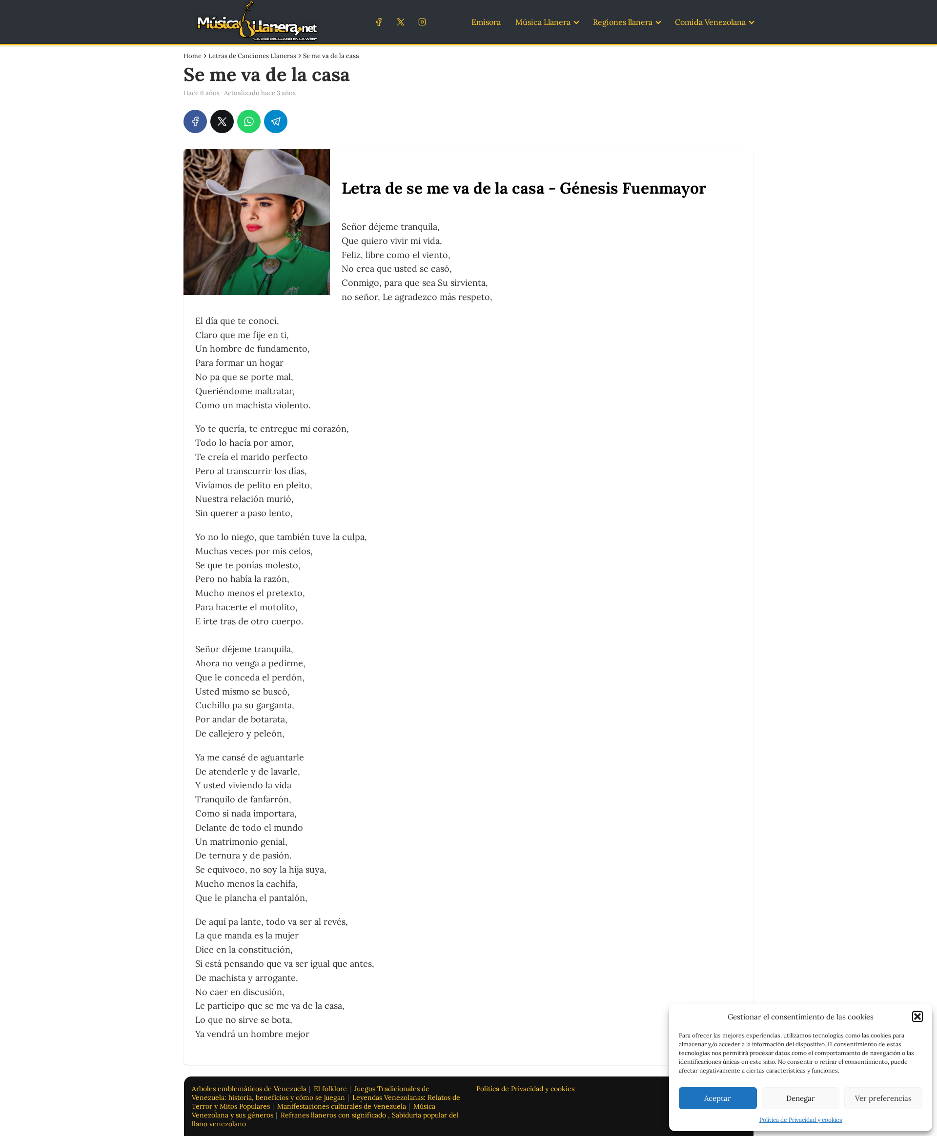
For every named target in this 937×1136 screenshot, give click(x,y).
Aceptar (717, 1098)
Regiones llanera (622, 22)
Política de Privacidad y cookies (800, 1119)
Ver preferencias (883, 1098)
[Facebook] (378, 21)
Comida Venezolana (710, 22)
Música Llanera (542, 22)
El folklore (330, 1088)
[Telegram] (275, 121)
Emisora (486, 22)
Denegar (800, 1098)
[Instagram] (421, 21)
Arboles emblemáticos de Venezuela (249, 1088)
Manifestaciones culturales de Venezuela (341, 1106)
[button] (917, 1016)
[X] (400, 21)
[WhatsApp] (249, 121)
